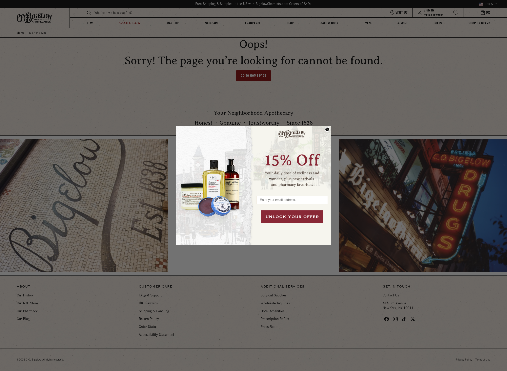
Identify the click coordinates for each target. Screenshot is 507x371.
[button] (292, 159)
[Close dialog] (327, 129)
